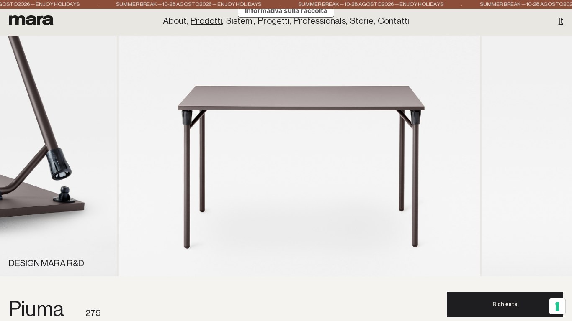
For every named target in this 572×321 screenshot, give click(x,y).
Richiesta (505, 304)
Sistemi (240, 20)
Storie (362, 20)
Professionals (320, 20)
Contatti (393, 20)
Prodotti (206, 20)
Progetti (273, 20)
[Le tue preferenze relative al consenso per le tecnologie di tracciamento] (557, 306)
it (561, 20)
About (174, 20)
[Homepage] (31, 20)
